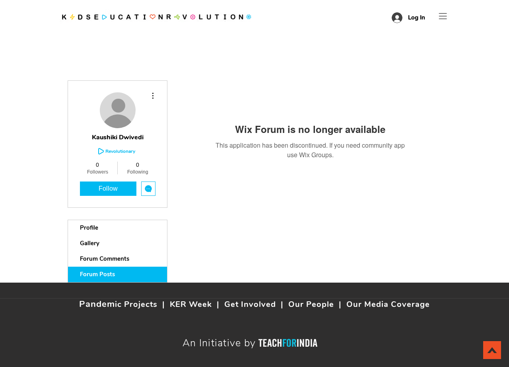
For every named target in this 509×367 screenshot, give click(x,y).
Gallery (89, 243)
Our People (311, 304)
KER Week (191, 304)
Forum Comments (104, 259)
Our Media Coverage (388, 304)
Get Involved (250, 304)
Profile (89, 228)
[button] (443, 16)
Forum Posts (97, 274)
